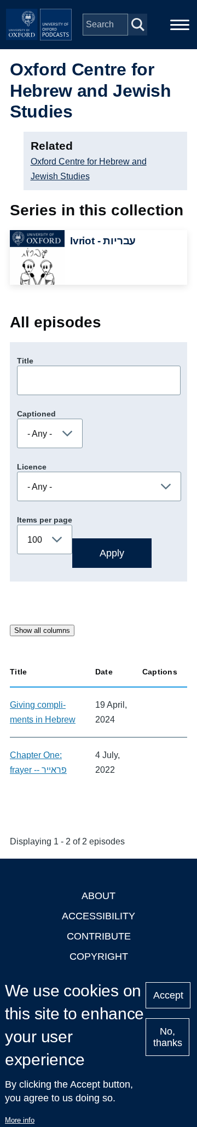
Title (25, 360)
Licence (32, 466)
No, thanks (167, 1037)
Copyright (98, 956)
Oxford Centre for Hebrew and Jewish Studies (89, 169)
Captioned (36, 413)
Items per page (44, 519)
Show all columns (42, 630)
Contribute (99, 936)
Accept (168, 995)
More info (19, 1120)
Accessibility (98, 916)
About (98, 895)
